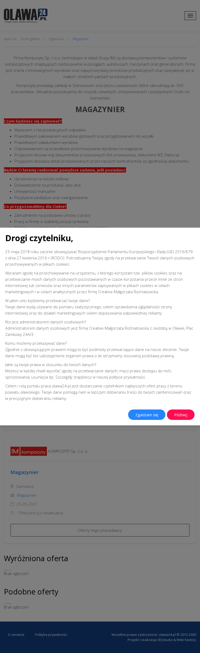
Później (180, 414)
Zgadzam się (146, 414)
